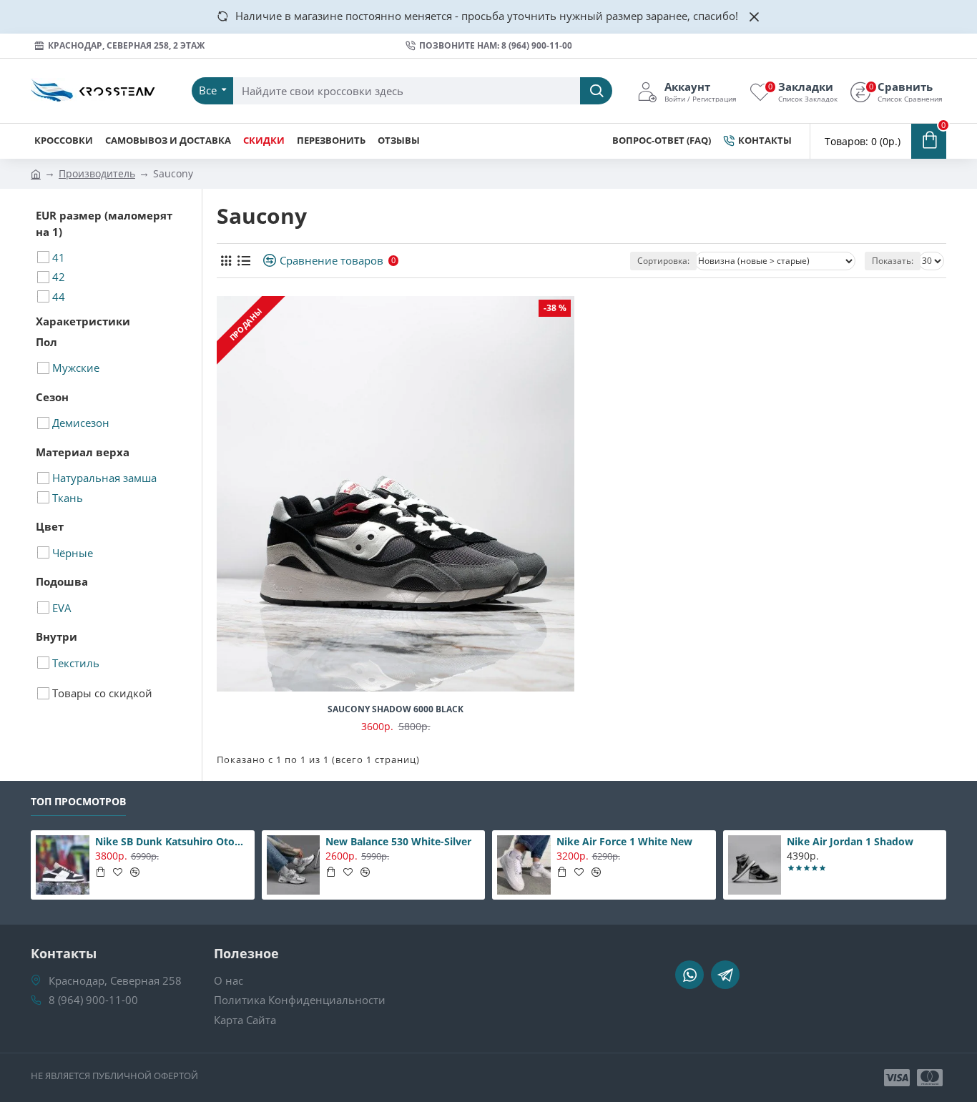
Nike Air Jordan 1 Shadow (850, 841)
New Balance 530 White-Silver (398, 841)
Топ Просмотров (78, 801)
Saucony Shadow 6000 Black (395, 709)
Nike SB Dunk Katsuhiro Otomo (172, 841)
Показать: (892, 261)
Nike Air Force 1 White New (624, 841)
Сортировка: (663, 261)
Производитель (97, 173)
